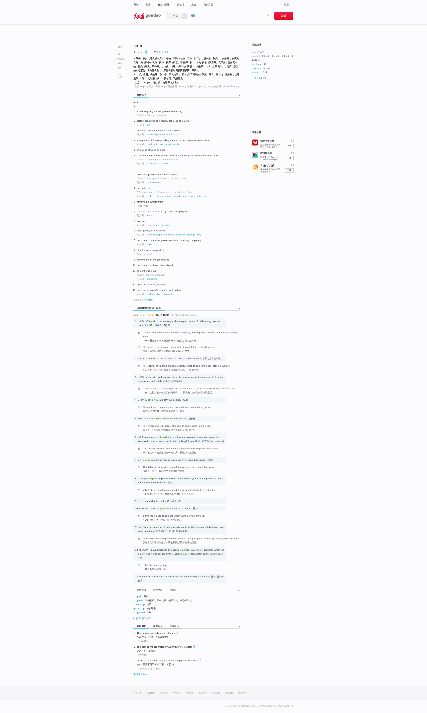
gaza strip (139, 608)
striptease (152, 163)
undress (151, 196)
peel (205, 196)
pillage (191, 234)
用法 (120, 63)
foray (198, 234)
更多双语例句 (140, 674)
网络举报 (242, 693)
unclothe (177, 196)
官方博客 (177, 693)
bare (157, 225)
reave (171, 234)
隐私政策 (245, 706)
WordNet (148, 300)
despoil (159, 234)
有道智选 (164, 693)
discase (160, 196)
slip (148, 124)
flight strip (160, 134)
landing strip (171, 134)
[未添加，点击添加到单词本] (149, 45)
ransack (183, 234)
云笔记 (180, 4)
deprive (151, 182)
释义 (120, 54)
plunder (151, 234)
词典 (135, 4)
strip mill (138, 600)
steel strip (139, 604)
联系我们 (216, 693)
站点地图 (229, 693)
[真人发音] (146, 52)
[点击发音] (177, 633)
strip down (188, 196)
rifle (177, 234)
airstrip (150, 134)
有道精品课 (163, 4)
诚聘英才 (203, 693)
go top (120, 76)
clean (149, 244)
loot (165, 234)
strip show (163, 163)
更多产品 (208, 4)
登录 (286, 4)
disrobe (198, 196)
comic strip (152, 144)
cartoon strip (165, 144)
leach (149, 215)
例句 (120, 68)
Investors (150, 693)
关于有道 (137, 693)
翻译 (148, 4)
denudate (166, 225)
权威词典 (120, 59)
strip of (137, 596)
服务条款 (254, 706)
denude (151, 225)
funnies (176, 144)
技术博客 (190, 693)
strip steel (139, 612)
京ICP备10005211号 (284, 706)
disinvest (167, 294)
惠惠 (193, 4)
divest (158, 182)
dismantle (152, 278)
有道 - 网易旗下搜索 (147, 16)
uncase (168, 196)
